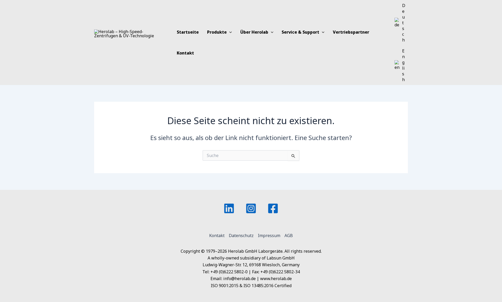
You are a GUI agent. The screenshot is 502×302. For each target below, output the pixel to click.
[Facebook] (272, 208)
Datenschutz (241, 235)
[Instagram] (251, 208)
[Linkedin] (229, 208)
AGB (288, 235)
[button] (229, 32)
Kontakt (217, 235)
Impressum (269, 235)
